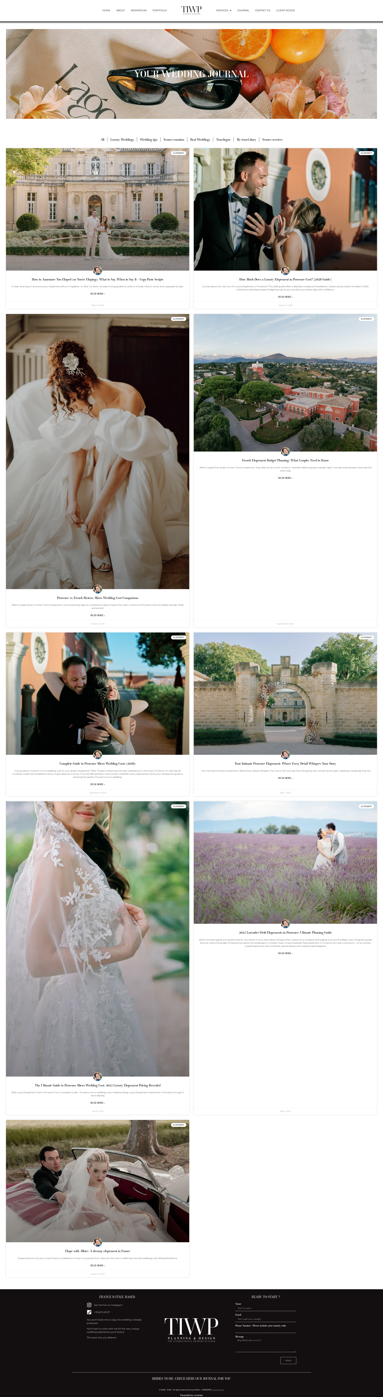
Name (238, 1304)
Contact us (262, 10)
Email (238, 1314)
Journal (243, 10)
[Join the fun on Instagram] (89, 1305)
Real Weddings (200, 139)
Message (239, 1336)
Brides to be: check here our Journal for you (191, 1378)
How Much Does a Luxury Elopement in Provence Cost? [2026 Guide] (285, 279)
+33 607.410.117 (102, 1312)
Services (222, 10)
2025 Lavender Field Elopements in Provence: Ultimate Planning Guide (285, 932)
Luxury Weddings (122, 139)
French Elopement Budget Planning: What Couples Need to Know (285, 460)
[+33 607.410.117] (89, 1312)
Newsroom (139, 10)
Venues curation (174, 139)
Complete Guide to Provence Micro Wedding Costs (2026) (98, 763)
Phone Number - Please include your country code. (261, 1325)
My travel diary (246, 139)
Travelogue (223, 139)
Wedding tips (148, 139)
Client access (285, 10)
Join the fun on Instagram (108, 1305)
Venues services (272, 139)
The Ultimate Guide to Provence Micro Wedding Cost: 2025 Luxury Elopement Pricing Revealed (98, 1085)
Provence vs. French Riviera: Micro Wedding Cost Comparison (97, 598)
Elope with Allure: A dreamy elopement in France (97, 1251)
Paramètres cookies (191, 1395)
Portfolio (160, 10)
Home (106, 10)
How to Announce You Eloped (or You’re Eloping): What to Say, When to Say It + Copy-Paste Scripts (97, 279)
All (102, 139)
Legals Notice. (218, 1390)
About (120, 10)
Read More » (98, 293)
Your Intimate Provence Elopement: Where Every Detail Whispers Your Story (285, 763)
